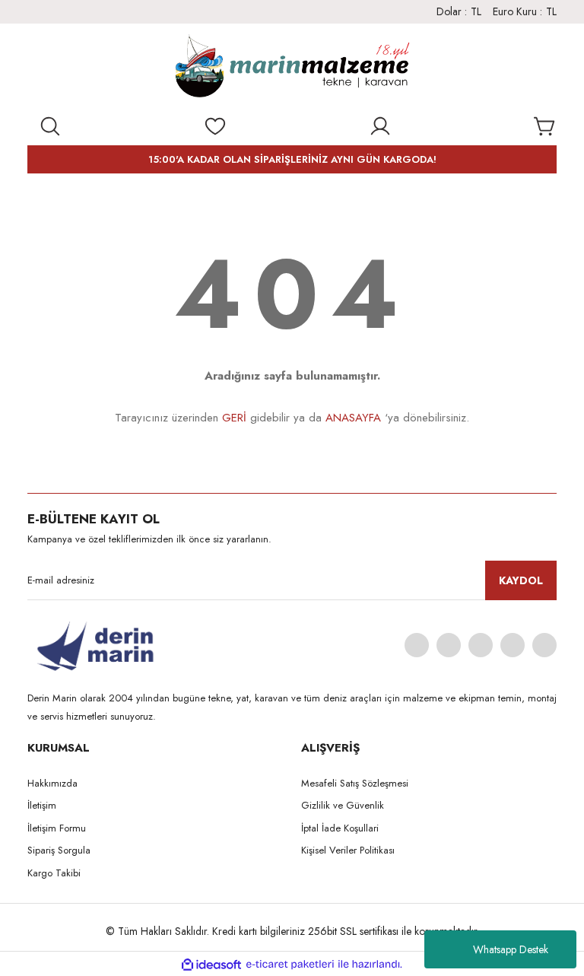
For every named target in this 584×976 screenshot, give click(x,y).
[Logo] (292, 69)
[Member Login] (380, 126)
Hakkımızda (52, 783)
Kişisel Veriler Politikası (348, 850)
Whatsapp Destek (510, 949)
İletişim (41, 805)
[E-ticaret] (290, 964)
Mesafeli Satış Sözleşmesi (354, 783)
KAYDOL (521, 580)
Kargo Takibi (54, 873)
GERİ (234, 417)
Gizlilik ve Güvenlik (342, 805)
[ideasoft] (211, 964)
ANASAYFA (353, 417)
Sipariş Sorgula (58, 850)
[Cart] (545, 126)
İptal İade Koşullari (340, 828)
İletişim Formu (56, 828)
